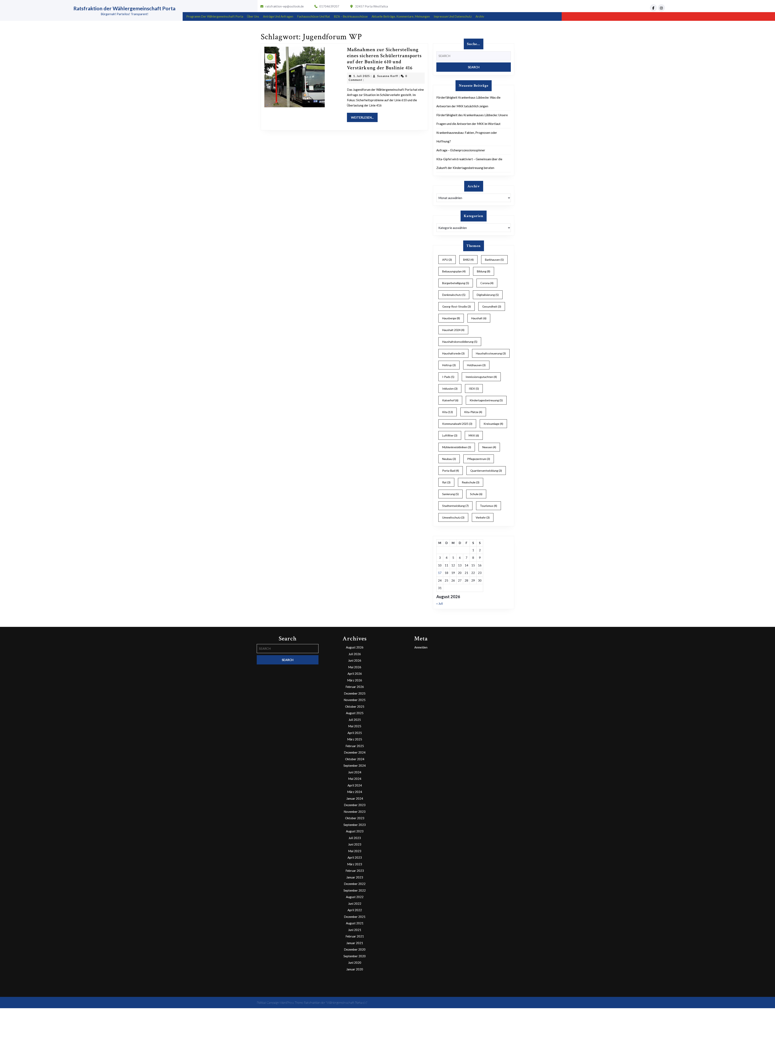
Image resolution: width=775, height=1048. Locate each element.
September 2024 (355, 765)
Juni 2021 (354, 930)
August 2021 (354, 923)
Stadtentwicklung (455, 505)
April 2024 (355, 785)
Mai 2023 (354, 851)
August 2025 (354, 713)
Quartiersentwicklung (486, 470)
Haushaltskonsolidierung (459, 341)
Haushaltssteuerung (491, 353)
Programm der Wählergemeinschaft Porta (214, 16)
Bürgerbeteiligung (455, 283)
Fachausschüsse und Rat (313, 16)
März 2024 (354, 792)
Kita (447, 412)
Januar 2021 (354, 943)
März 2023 (354, 864)
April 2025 (355, 733)
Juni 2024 (354, 772)
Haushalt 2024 (453, 330)
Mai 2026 (354, 667)
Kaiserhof (450, 400)
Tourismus (488, 505)
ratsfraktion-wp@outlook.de (284, 6)
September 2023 (355, 825)
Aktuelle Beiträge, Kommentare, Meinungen (401, 16)
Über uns (253, 16)
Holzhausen (476, 365)
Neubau (449, 459)
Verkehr (483, 517)
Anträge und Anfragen (278, 16)
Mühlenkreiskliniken (456, 447)
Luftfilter (449, 435)
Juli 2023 (355, 838)
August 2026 (354, 647)
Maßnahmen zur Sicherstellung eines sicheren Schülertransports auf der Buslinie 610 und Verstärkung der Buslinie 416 (384, 58)
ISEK (474, 388)
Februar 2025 (355, 746)
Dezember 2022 (355, 884)
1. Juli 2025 (361, 76)
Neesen (489, 447)
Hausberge (451, 318)
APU (447, 259)
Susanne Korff (387, 76)
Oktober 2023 (354, 818)
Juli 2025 (355, 719)
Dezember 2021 (355, 916)
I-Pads (448, 377)
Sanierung (450, 494)
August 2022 (354, 897)
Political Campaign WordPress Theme (280, 1002)
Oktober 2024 (354, 759)
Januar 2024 (354, 798)
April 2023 (355, 857)
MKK (474, 435)
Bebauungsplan (454, 271)
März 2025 (354, 739)
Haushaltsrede (453, 353)
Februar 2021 (355, 936)
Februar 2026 (355, 686)
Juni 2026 (354, 660)
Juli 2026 (355, 654)
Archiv (479, 16)
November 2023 (355, 811)
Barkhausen (494, 259)
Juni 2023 (354, 844)
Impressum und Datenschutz (453, 16)
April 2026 (355, 673)
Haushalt (478, 318)
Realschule (470, 482)
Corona (486, 283)
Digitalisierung (488, 294)
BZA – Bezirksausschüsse (351, 16)
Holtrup (449, 365)
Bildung (483, 271)
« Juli (439, 603)
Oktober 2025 (354, 706)
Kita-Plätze (473, 412)
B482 (468, 259)
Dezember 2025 (355, 693)
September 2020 (355, 956)
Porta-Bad (450, 470)
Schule (476, 494)
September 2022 (355, 890)
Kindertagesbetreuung (486, 400)
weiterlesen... (364, 117)
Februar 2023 (355, 870)
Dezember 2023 (355, 805)
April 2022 (355, 910)
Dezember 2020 (355, 949)
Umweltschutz (453, 517)
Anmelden (420, 647)
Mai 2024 (354, 778)
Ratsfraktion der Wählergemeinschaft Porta (124, 8)
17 (440, 573)
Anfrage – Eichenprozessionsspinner (460, 150)
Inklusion (450, 388)
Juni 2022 (354, 903)
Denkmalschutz (453, 294)
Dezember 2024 (355, 752)
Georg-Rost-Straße (456, 306)
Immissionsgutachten (481, 377)
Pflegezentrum (478, 459)
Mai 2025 (354, 726)
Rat (446, 482)
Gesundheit (491, 306)
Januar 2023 (354, 877)
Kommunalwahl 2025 (457, 423)
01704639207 (329, 6)
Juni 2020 (354, 962)
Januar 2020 (354, 969)
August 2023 (354, 831)
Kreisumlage (493, 423)
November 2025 (355, 700)
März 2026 (354, 680)
